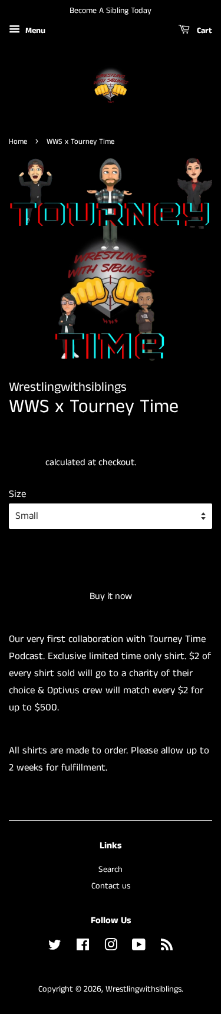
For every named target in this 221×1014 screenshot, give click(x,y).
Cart (203, 31)
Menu (34, 31)
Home (18, 141)
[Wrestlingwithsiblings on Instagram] (110, 947)
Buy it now (111, 596)
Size (17, 494)
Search (110, 869)
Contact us (110, 886)
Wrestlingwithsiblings (143, 989)
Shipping (26, 462)
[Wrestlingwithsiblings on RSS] (166, 947)
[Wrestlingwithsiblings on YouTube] (139, 947)
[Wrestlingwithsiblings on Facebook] (83, 947)
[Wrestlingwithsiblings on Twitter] (54, 947)
